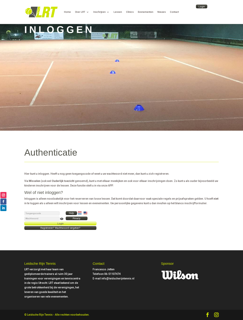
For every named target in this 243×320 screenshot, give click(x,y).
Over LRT (80, 12)
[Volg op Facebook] (3, 201)
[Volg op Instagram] (3, 195)
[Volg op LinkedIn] (3, 208)
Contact (174, 12)
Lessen (118, 12)
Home (67, 12)
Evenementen (145, 12)
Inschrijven (99, 12)
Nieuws (161, 12)
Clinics (130, 12)
